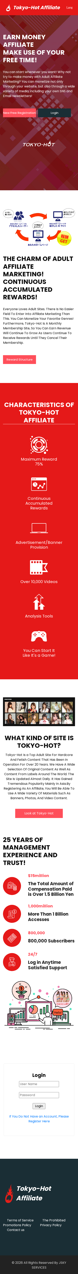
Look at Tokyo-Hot (39, 813)
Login (54, 113)
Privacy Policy (51, 1225)
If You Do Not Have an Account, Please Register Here (39, 1119)
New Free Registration (19, 113)
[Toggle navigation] (69, 7)
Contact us (15, 1230)
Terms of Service (20, 1220)
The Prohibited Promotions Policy (34, 1222)
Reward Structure (20, 359)
